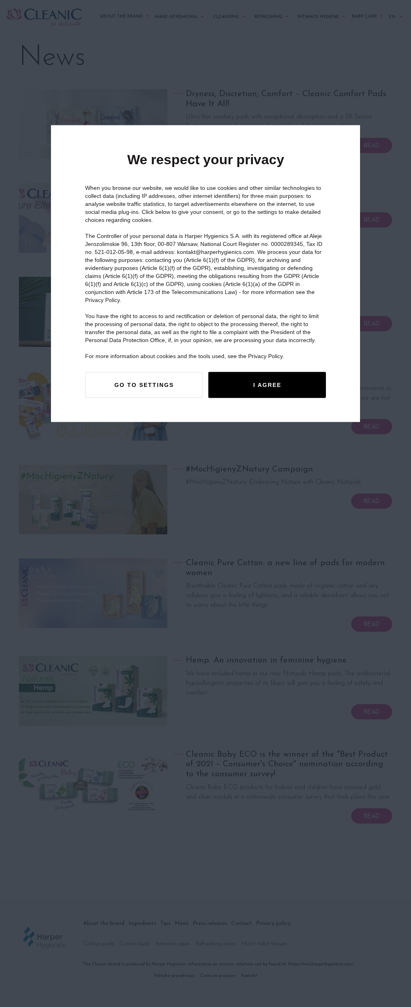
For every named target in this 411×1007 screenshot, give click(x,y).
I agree (267, 385)
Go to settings (144, 385)
